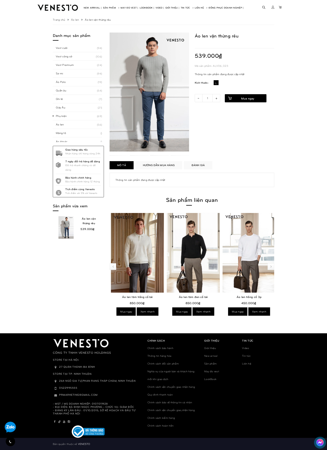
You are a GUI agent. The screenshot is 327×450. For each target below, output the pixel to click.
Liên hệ (246, 363)
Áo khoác (64, 141)
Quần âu (63, 90)
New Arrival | (93, 7)
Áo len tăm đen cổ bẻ (192, 296)
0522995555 (68, 387)
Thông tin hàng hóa (159, 355)
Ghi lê (61, 99)
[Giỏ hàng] (280, 7)
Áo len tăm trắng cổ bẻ (136, 296)
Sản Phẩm (110, 7)
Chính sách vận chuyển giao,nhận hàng (171, 410)
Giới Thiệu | (172, 7)
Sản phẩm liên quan (192, 199)
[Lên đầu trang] (319, 430)
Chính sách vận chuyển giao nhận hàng (171, 386)
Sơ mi (61, 73)
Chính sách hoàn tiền (160, 425)
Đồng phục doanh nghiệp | (226, 7)
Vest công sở (66, 56)
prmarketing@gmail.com (78, 394)
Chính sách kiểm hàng (161, 417)
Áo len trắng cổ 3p (247, 296)
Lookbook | (147, 7)
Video (245, 348)
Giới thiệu (210, 348)
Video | (160, 7)
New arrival (210, 355)
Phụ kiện (63, 116)
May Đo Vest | (129, 7)
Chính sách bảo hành (160, 348)
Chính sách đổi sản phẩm (163, 363)
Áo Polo (63, 82)
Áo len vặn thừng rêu (89, 221)
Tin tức (246, 355)
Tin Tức (186, 7)
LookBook (210, 379)
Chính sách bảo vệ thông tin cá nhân (169, 402)
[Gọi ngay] (10, 441)
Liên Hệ (200, 7)
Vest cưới (64, 48)
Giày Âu (62, 107)
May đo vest (211, 371)
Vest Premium (67, 65)
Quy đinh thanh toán (160, 394)
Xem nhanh (146, 311)
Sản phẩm (210, 363)
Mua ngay (125, 311)
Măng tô (63, 133)
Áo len (62, 124)
